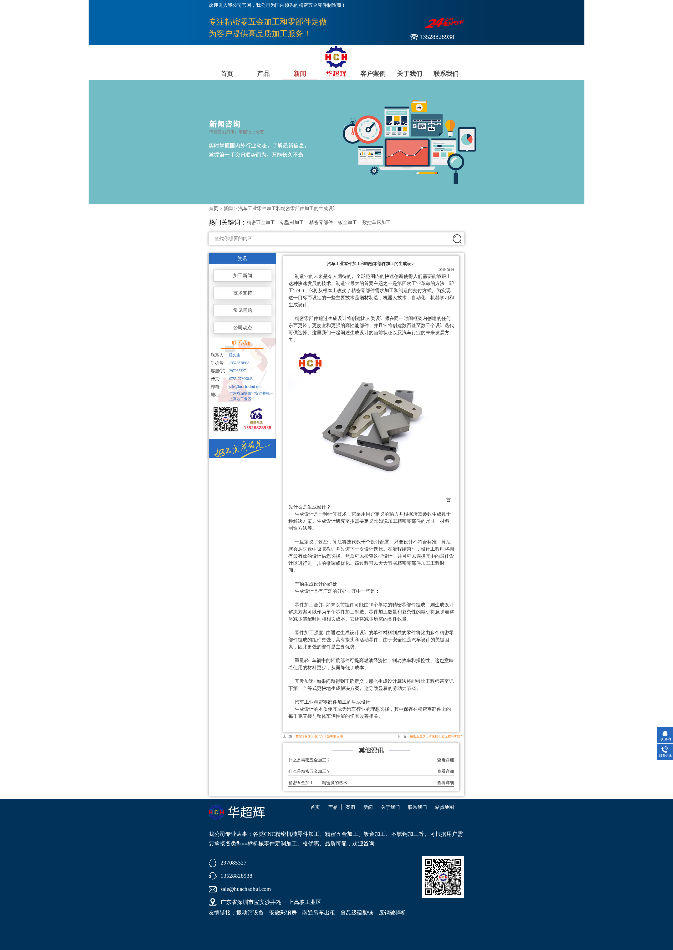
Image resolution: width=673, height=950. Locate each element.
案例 (350, 807)
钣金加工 (347, 222)
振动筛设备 (250, 913)
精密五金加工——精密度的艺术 (317, 782)
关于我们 (409, 73)
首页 (227, 73)
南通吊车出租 (318, 913)
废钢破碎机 (392, 913)
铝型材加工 (292, 222)
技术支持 (242, 293)
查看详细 (445, 760)
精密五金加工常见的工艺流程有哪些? (436, 736)
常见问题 (242, 310)
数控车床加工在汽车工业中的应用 (319, 736)
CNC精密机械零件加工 (291, 834)
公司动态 (242, 327)
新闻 (300, 73)
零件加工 (345, 611)
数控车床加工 (376, 222)
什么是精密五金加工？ (309, 760)
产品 (263, 73)
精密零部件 (321, 222)
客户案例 (373, 73)
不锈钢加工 (405, 834)
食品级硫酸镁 (357, 913)
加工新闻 (242, 275)
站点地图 (444, 807)
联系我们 (446, 73)
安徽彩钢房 (283, 913)
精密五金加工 (261, 222)
